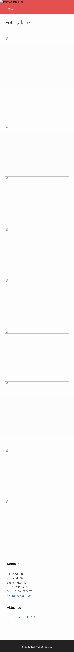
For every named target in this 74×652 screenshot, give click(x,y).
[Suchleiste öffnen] (69, 5)
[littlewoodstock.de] (11, 2)
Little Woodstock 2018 (21, 617)
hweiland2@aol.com (20, 596)
